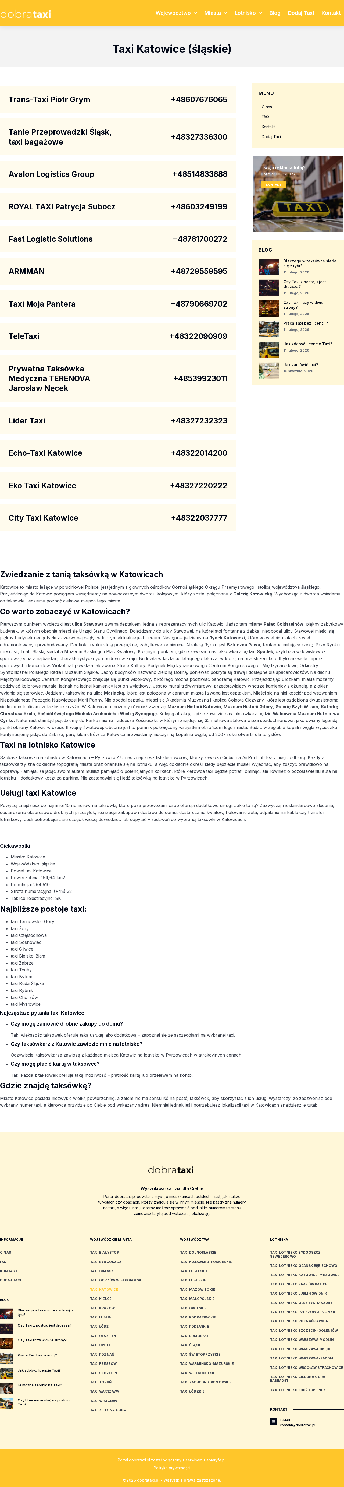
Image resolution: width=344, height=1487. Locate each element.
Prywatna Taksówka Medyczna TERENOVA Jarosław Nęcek (49, 378)
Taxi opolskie (193, 1308)
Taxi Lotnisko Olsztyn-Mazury (301, 1303)
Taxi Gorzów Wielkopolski (116, 1280)
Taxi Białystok (104, 1252)
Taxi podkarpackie (198, 1317)
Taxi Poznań (102, 1354)
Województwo (173, 13)
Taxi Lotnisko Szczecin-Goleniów (304, 1330)
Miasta (213, 13)
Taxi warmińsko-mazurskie (207, 1364)
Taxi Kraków (102, 1308)
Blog (275, 13)
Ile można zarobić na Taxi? (40, 1385)
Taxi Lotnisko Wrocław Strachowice (306, 1368)
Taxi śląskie (192, 1345)
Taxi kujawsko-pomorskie (206, 1262)
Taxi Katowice (104, 1290)
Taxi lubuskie (193, 1280)
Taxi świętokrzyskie (200, 1354)
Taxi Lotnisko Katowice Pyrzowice (304, 1275)
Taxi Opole (100, 1345)
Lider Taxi (27, 420)
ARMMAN (27, 271)
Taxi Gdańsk (102, 1271)
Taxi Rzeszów (103, 1364)
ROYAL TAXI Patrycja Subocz (62, 206)
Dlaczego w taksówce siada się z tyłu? (45, 1312)
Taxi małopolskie (197, 1299)
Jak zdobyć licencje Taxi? (308, 344)
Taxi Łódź (99, 1326)
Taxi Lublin (101, 1317)
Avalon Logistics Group (51, 174)
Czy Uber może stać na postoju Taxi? (44, 1402)
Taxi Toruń (101, 1382)
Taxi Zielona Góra (108, 1410)
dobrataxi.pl (139, 1460)
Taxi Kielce (101, 1299)
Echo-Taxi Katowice (45, 453)
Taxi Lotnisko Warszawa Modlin (302, 1340)
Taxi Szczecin (103, 1373)
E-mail (285, 1420)
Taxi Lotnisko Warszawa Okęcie (301, 1349)
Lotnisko (245, 13)
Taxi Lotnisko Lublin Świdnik (298, 1293)
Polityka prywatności (172, 1467)
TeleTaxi (24, 336)
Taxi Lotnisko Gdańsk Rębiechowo (303, 1266)
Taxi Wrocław (103, 1401)
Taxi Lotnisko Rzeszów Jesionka (302, 1312)
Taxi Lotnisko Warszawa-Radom (302, 1358)
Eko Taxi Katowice (42, 485)
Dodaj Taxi (301, 13)
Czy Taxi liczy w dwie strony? (42, 1340)
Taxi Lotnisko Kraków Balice (298, 1284)
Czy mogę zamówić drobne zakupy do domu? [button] (67, 1024)
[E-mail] (273, 1421)
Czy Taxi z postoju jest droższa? (44, 1325)
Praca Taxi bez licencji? (306, 323)
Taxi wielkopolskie (199, 1373)
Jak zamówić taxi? (301, 364)
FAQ (265, 116)
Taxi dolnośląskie (198, 1252)
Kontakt (331, 13)
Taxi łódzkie (192, 1391)
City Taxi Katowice (43, 517)
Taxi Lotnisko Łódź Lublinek (298, 1390)
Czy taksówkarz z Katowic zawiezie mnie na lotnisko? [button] (76, 1044)
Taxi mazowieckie (197, 1290)
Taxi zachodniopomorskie (206, 1382)
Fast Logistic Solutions (51, 239)
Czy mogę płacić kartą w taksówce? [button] (55, 1064)
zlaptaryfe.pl (214, 1460)
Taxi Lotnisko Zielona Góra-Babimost (298, 1379)
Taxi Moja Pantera (42, 303)
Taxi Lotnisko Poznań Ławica (299, 1321)
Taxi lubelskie (194, 1271)
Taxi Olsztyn (103, 1336)
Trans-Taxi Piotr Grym (49, 99)
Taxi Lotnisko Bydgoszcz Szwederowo (295, 1254)
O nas (267, 106)
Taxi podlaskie (194, 1326)
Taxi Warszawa (104, 1391)
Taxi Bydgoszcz (105, 1262)
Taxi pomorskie (195, 1336)
